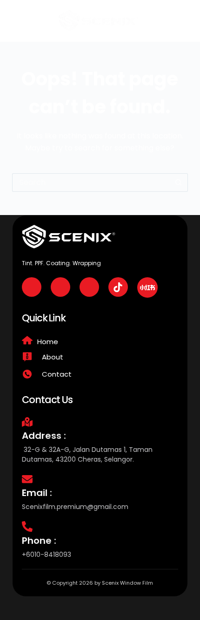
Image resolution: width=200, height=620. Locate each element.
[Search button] (178, 182)
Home (47, 341)
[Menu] (183, 21)
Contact (57, 374)
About (52, 357)
